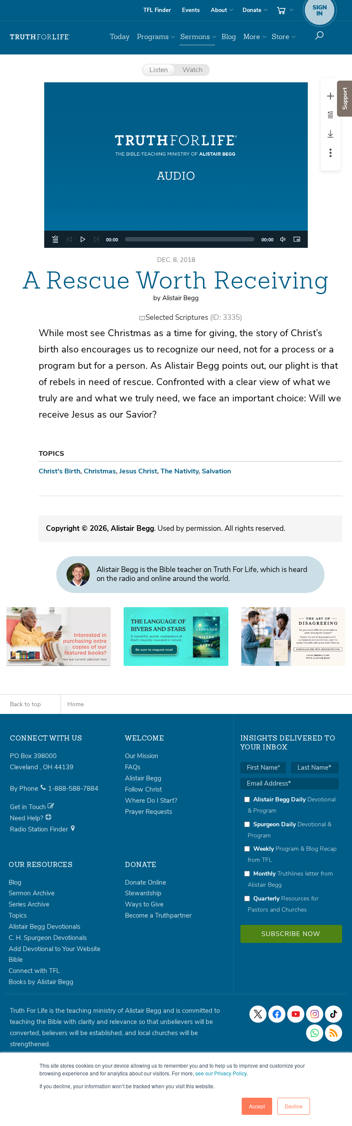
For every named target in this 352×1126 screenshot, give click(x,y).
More (251, 36)
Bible (16, 959)
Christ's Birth (59, 471)
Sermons (195, 36)
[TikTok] (333, 1014)
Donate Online (145, 882)
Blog (229, 36)
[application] (176, 239)
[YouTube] (295, 1014)
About (219, 10)
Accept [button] (257, 1106)
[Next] (96, 239)
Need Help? (27, 818)
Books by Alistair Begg (41, 982)
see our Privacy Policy (220, 1073)
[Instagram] (314, 1014)
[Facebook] (276, 1014)
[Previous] (69, 239)
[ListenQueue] (55, 239)
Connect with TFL (34, 970)
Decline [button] (294, 1106)
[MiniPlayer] (296, 239)
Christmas (100, 471)
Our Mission (141, 756)
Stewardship (143, 893)
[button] (176, 165)
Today (120, 36)
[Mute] (283, 239)
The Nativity (179, 471)
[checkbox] (289, 854)
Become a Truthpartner (158, 915)
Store (280, 36)
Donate (252, 10)
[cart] (284, 10)
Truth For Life (40, 37)
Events (191, 10)
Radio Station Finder (40, 829)
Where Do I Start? (151, 800)
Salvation (216, 471)
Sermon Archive (32, 893)
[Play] (83, 239)
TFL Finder (157, 10)
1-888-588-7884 (73, 788)
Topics (18, 915)
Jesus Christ (138, 471)
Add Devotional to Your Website (54, 949)
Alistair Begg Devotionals (44, 926)
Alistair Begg (143, 778)
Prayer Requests (148, 811)
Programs (153, 36)
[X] (258, 1014)
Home (75, 704)
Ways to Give (144, 904)
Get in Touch (29, 807)
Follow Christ (143, 789)
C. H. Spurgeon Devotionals (48, 937)
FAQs (132, 767)
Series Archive (29, 904)
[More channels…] (333, 1033)
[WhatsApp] (314, 1033)
